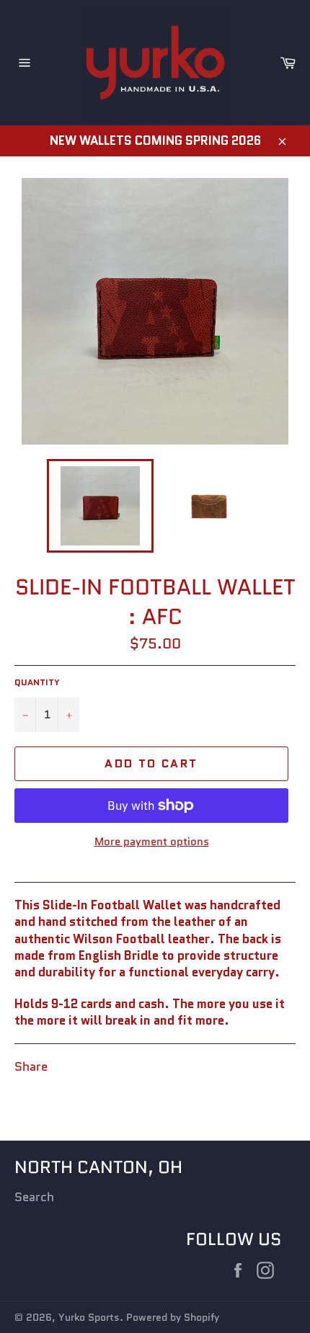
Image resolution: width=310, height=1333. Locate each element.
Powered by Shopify (172, 1317)
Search (34, 1196)
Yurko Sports (89, 1317)
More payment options (151, 842)
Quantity (37, 682)
